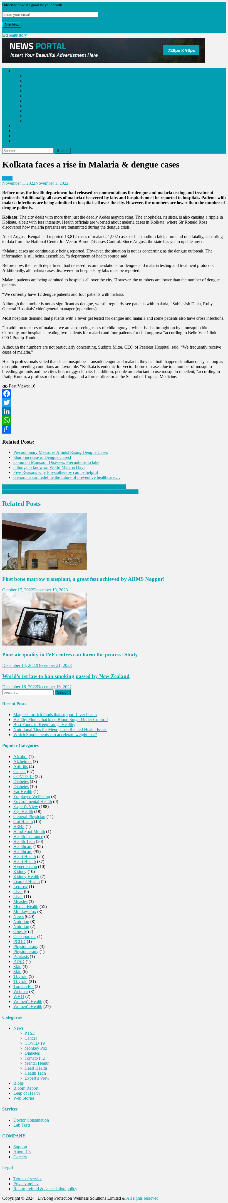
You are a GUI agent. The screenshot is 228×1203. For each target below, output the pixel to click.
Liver (18, 891)
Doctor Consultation (31, 1120)
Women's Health (27, 1001)
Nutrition (21, 921)
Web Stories (23, 140)
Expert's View (25, 806)
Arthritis (20, 766)
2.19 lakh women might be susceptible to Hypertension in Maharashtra (64, 486)
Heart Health (35, 110)
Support (20, 1146)
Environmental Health (32, 801)
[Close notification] (3, 30)
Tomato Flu (34, 100)
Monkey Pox (35, 90)
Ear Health (22, 791)
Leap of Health (26, 135)
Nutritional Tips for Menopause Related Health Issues (60, 729)
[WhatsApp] (114, 420)
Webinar (20, 991)
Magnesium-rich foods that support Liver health (55, 714)
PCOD (19, 941)
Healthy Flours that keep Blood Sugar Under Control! (60, 719)
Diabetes (32, 95)
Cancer (30, 80)
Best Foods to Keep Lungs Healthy (44, 724)
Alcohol (20, 756)
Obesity (20, 931)
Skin (17, 966)
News (18, 70)
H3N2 (18, 826)
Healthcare (22, 846)
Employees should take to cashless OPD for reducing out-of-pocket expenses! (70, 491)
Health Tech (35, 115)
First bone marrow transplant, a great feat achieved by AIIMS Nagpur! (83, 579)
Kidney (19, 871)
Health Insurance (28, 836)
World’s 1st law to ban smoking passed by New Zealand (66, 676)
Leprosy (20, 886)
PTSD (30, 75)
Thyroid (20, 976)
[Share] (114, 429)
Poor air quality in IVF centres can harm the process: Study (70, 654)
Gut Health (23, 821)
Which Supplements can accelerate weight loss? (55, 734)
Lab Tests (21, 1125)
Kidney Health (26, 876)
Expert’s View (36, 120)
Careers (20, 1156)
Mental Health (36, 105)
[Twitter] (114, 402)
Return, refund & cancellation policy (45, 1188)
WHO (18, 996)
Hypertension (25, 866)
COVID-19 (34, 85)
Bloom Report (25, 130)
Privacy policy (26, 1183)
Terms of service (27, 1178)
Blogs (18, 125)
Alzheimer (22, 761)
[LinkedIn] (114, 411)
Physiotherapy (25, 946)
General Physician (29, 816)
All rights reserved (142, 1198)
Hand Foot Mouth (29, 831)
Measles (20, 901)
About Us (22, 1151)
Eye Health (23, 811)
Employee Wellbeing (31, 796)
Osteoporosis (24, 936)
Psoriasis (21, 956)
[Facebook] (114, 393)
